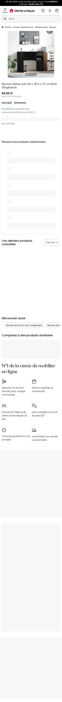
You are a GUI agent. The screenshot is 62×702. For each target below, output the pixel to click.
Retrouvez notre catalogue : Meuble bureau (24, 141)
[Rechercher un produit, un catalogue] (5, 18)
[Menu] (5, 9)
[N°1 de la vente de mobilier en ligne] (22, 10)
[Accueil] (2, 27)
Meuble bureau (41, 27)
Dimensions (20, 102)
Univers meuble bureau (23, 27)
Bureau (8, 27)
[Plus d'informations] (34, 112)
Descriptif (7, 102)
